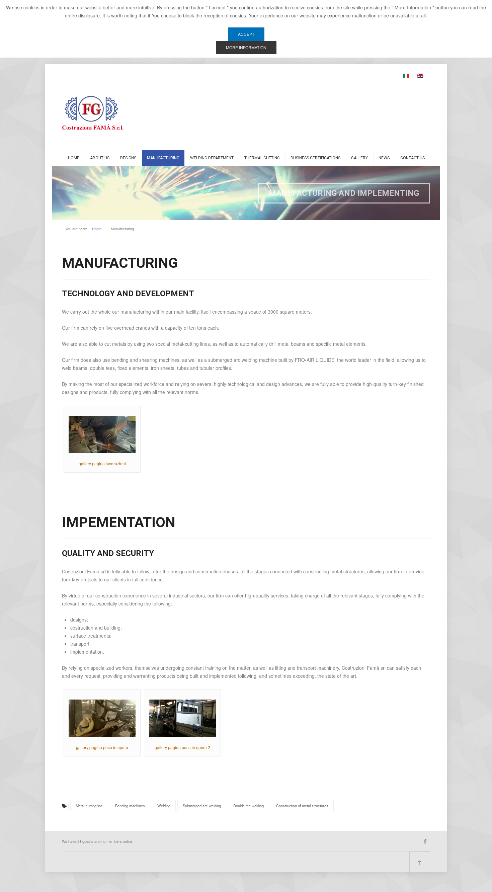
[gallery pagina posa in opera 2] (182, 717)
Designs (128, 158)
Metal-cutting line (89, 805)
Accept (246, 34)
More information (246, 47)
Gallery (359, 158)
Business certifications (315, 158)
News (384, 158)
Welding (163, 805)
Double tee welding (248, 805)
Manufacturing (163, 158)
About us (99, 158)
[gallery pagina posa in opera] (102, 717)
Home (73, 158)
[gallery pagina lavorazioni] (102, 433)
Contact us (412, 158)
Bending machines (130, 805)
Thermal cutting (262, 158)
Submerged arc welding (202, 805)
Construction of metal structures (302, 805)
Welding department (212, 158)
